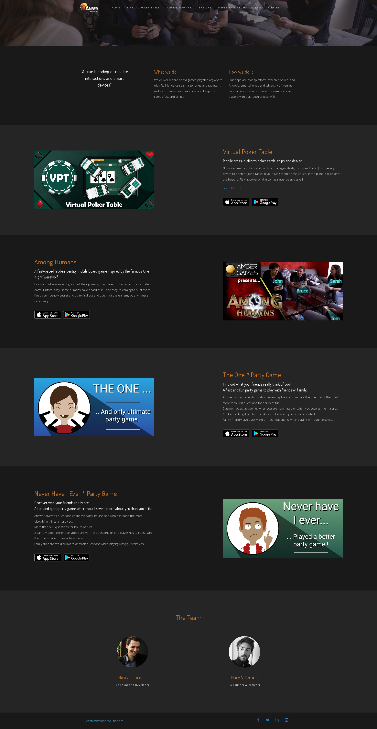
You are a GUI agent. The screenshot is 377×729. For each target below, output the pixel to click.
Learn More (231, 188)
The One (205, 7)
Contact (275, 7)
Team (257, 7)
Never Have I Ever (232, 7)
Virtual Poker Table (143, 7)
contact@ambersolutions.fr (104, 721)
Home (116, 7)
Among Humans (179, 7)
